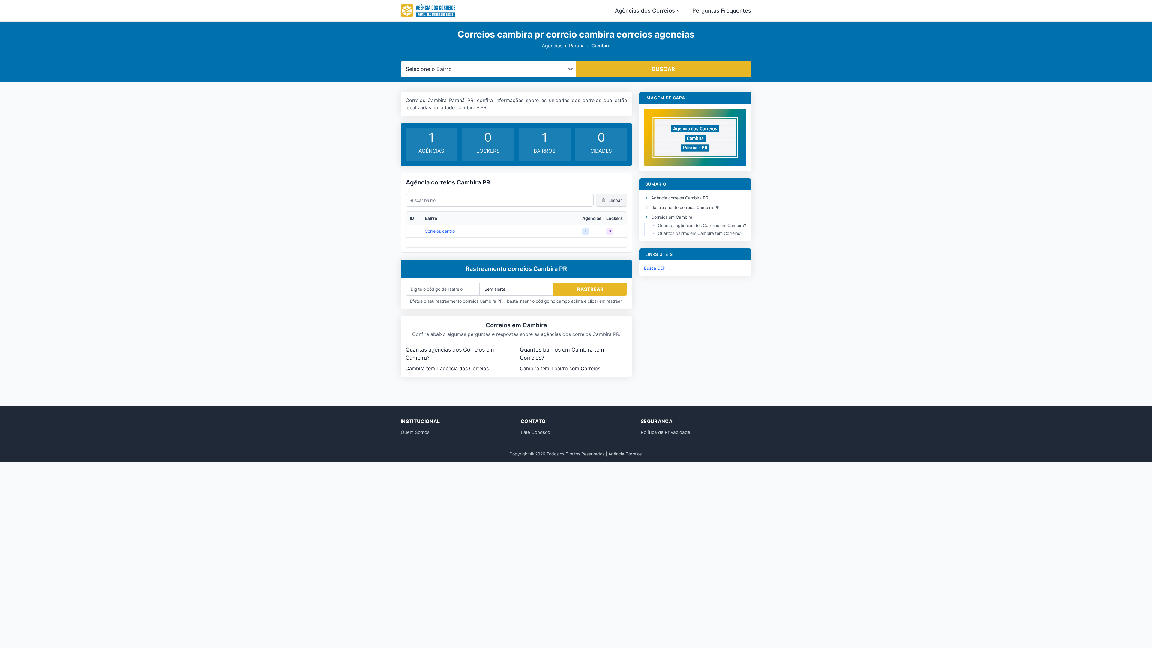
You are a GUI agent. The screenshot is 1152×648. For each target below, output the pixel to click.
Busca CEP (654, 268)
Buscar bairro (423, 200)
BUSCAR (663, 69)
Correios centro (440, 231)
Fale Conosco (535, 432)
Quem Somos (415, 432)
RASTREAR (590, 289)
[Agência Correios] (428, 10)
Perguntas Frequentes (721, 10)
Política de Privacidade (665, 432)
